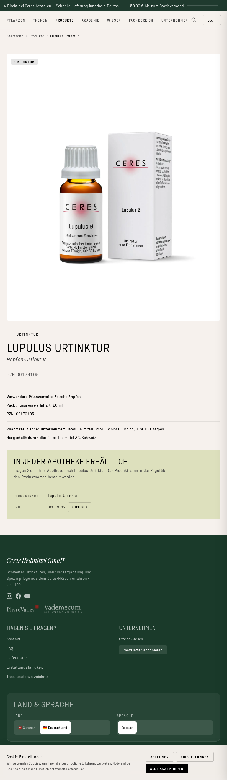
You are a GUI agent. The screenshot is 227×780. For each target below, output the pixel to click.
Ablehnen (159, 757)
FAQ (10, 648)
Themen (40, 20)
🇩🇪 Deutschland (55, 727)
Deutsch (127, 727)
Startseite (15, 36)
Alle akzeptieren (167, 769)
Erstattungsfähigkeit (25, 667)
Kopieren (80, 507)
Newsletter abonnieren (142, 650)
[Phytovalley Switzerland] (23, 608)
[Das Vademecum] (63, 608)
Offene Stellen (131, 638)
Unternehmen (174, 20)
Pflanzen (16, 20)
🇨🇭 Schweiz (26, 727)
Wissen (114, 20)
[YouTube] (27, 596)
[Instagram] (9, 596)
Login (212, 20)
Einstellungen (195, 757)
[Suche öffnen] (193, 19)
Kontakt (13, 638)
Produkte (64, 20)
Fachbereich (141, 20)
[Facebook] (18, 596)
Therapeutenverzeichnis (27, 676)
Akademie (91, 20)
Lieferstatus (17, 657)
